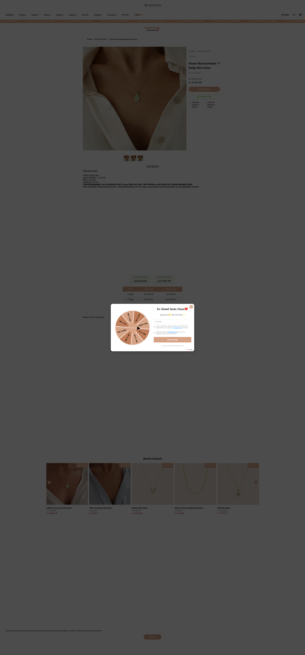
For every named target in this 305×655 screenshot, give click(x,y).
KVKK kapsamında (172, 332)
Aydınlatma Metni (177, 328)
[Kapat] (191, 307)
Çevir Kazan (172, 340)
